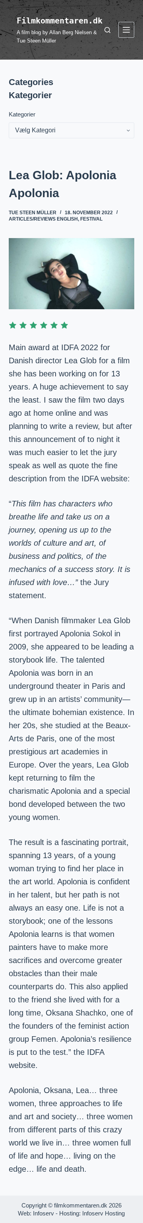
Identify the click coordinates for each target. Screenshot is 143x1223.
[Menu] (126, 30)
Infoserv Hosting (103, 1213)
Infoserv (43, 1213)
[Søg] (107, 30)
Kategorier (22, 114)
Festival (91, 219)
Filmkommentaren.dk (59, 20)
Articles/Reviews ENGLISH (43, 219)
